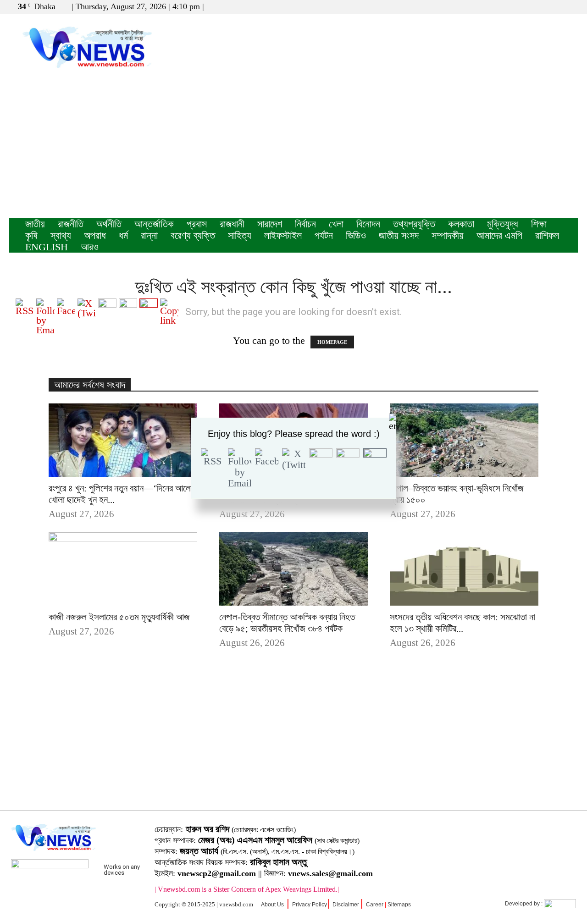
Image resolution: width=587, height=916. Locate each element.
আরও (90, 247)
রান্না (149, 235)
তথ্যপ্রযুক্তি (414, 224)
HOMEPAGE (332, 342)
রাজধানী (232, 224)
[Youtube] (571, 6)
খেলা (336, 224)
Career (374, 904)
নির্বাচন (305, 224)
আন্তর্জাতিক (154, 224)
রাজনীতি (70, 224)
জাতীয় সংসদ (399, 235)
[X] (556, 6)
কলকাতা (461, 224)
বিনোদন (368, 224)
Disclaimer (345, 904)
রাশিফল (547, 235)
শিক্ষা (539, 224)
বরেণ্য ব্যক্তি (193, 235)
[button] (527, 6)
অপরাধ (95, 235)
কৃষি (31, 235)
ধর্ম (123, 235)
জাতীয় (35, 224)
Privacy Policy (309, 904)
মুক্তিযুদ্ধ (502, 224)
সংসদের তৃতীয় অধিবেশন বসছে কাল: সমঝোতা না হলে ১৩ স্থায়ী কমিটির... (462, 623)
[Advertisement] (293, 149)
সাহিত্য (239, 235)
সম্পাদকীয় (448, 235)
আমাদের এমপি (499, 235)
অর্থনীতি (109, 224)
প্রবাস (197, 224)
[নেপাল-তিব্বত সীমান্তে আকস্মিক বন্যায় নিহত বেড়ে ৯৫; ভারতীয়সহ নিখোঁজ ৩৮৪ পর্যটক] (293, 569)
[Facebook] (541, 6)
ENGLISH (46, 247)
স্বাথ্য (60, 235)
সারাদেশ (269, 224)
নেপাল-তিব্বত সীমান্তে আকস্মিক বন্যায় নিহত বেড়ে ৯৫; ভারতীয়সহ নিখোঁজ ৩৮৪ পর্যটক (287, 623)
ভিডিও (356, 235)
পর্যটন (324, 235)
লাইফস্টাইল (283, 235)
